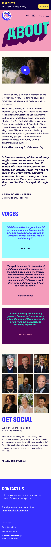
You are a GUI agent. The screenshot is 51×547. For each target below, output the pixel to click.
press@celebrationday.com (15, 510)
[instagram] (27, 15)
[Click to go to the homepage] (7, 16)
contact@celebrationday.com (16, 498)
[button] (44, 16)
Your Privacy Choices (9, 531)
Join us (44, 6)
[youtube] (33, 15)
